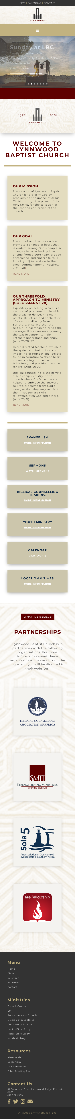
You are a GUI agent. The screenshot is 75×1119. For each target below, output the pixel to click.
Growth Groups (17, 1006)
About (11, 973)
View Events (38, 555)
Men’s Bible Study (19, 1033)
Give (22, 3)
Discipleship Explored (21, 1019)
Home (11, 968)
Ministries (14, 982)
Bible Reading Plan (19, 1071)
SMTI (11, 1010)
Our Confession (17, 1066)
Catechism (14, 1061)
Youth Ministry (17, 1038)
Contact (50, 3)
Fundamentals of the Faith (24, 1015)
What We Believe (38, 616)
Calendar (35, 3)
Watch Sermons (37, 471)
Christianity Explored (21, 1024)
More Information (26, 72)
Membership (15, 1057)
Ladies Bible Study (19, 1029)
